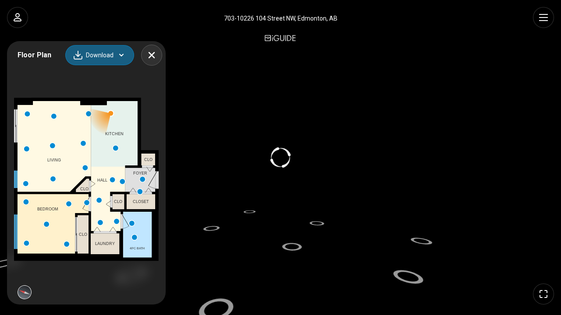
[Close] (151, 55)
